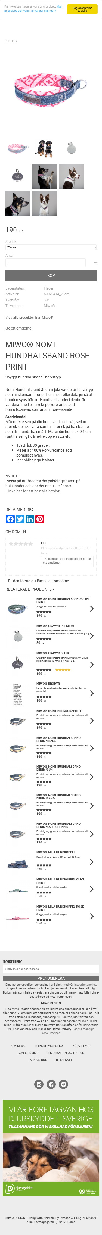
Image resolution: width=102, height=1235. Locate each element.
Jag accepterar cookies (82, 9)
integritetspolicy (85, 984)
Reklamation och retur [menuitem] (65, 1053)
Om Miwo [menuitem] (18, 1046)
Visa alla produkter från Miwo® (29, 317)
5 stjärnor (30, 543)
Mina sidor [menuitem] (38, 1060)
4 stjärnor (25, 543)
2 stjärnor (15, 543)
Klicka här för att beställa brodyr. (32, 491)
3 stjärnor (20, 543)
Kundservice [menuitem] (28, 1053)
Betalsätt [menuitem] (64, 1060)
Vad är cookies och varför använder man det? (33, 8)
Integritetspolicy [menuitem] (49, 1046)
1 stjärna (10, 543)
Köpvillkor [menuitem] (82, 1046)
